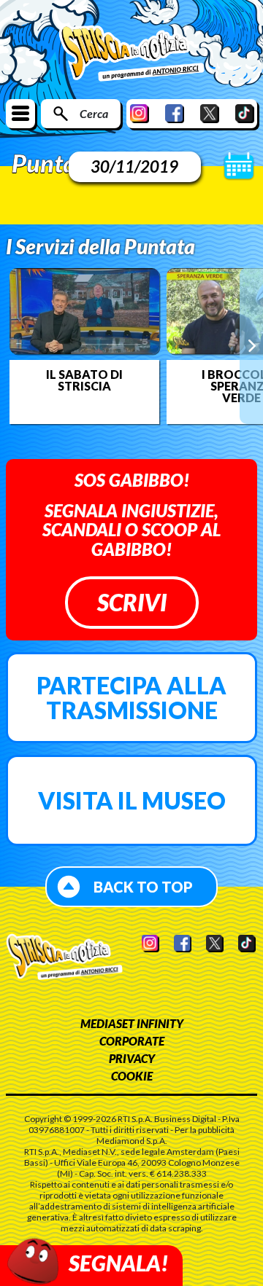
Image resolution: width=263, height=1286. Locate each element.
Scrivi (132, 602)
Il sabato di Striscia (84, 380)
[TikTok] (244, 113)
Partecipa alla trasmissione (131, 697)
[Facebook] (174, 113)
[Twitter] (209, 113)
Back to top (143, 886)
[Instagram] (139, 113)
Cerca (94, 113)
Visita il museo (132, 800)
